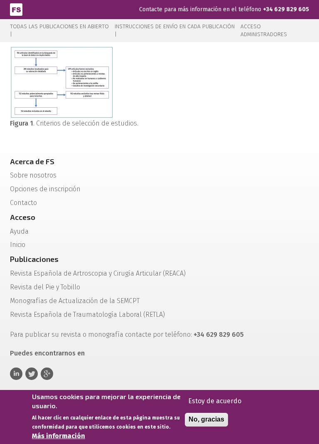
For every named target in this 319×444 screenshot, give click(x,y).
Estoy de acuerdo (214, 401)
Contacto (23, 203)
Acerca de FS (32, 161)
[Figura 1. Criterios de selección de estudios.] (62, 82)
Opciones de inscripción (45, 189)
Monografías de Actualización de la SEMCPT (75, 301)
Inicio (17, 245)
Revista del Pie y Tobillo (45, 287)
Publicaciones (34, 259)
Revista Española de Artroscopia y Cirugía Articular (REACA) (98, 273)
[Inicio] (16, 9)
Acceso (22, 217)
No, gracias (206, 419)
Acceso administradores (263, 30)
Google (47, 374)
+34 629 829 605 (286, 9)
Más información (58, 436)
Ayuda (19, 231)
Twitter (31, 374)
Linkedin (16, 374)
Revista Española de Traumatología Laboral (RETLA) (87, 314)
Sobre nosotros (33, 175)
